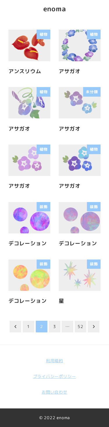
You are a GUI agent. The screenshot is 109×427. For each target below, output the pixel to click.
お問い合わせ (54, 392)
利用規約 (54, 361)
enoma (54, 9)
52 (80, 326)
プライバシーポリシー (54, 376)
